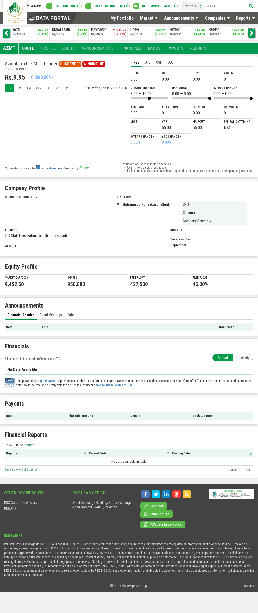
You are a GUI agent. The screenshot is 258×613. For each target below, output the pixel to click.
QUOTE (28, 48)
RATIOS (154, 48)
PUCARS (10, 509)
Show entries (19, 445)
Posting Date (181, 453)
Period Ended (98, 453)
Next (247, 470)
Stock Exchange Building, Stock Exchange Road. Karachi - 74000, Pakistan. (102, 505)
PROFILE (48, 48)
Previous (232, 470)
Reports (11, 453)
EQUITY (68, 48)
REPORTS (198, 48)
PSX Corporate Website (21, 503)
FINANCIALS (130, 48)
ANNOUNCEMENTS (98, 48)
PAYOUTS (175, 48)
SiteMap (249, 586)
